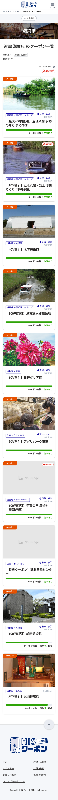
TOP (5, 762)
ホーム (8, 11)
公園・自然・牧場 (15, 435)
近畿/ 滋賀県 (45, 115)
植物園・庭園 (13, 371)
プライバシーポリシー (14, 781)
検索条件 (30, 18)
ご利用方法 (8, 768)
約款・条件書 (39, 762)
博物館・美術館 (14, 243)
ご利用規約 (38, 768)
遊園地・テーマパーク (17, 499)
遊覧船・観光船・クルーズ (20, 115)
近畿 (17, 11)
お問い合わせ (9, 775)
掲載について (39, 775)
